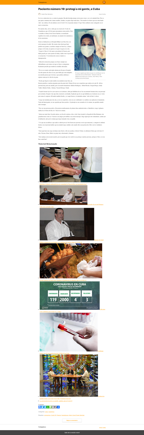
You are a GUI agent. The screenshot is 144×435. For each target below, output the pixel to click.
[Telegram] (45, 408)
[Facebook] (39, 408)
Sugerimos (51, 411)
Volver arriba (102, 427)
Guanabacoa (64, 415)
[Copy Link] (55, 408)
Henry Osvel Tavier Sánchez (76, 415)
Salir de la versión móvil (72, 432)
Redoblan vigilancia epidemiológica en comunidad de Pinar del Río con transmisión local (63, 184)
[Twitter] (42, 408)
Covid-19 (53, 415)
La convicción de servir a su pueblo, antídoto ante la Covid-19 (56, 401)
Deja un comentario (72, 420)
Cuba (46, 411)
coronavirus (47, 415)
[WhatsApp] (47, 408)
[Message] (50, 408)
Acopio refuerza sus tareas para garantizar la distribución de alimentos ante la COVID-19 (63, 280)
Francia (59, 415)
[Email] (53, 408)
